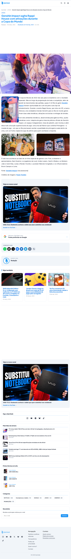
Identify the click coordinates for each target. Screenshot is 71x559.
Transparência (32, 539)
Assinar (64, 515)
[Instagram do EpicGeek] (27, 418)
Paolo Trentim (21, 175)
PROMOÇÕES (9, 501)
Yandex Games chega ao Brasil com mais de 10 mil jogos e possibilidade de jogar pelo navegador (35, 291)
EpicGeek (3, 10)
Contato (30, 549)
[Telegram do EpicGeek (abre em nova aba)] (10, 536)
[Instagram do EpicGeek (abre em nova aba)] (3, 536)
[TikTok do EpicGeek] (43, 418)
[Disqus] (35, 331)
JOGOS (9, 10)
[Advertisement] (35, 38)
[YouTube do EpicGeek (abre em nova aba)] (6, 536)
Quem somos (47, 534)
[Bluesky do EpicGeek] (39, 418)
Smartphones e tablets (23, 498)
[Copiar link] (34, 249)
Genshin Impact (11, 171)
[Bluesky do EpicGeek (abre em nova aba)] (18, 536)
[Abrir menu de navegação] (68, 3)
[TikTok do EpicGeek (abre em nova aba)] (3, 540)
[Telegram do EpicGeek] (35, 418)
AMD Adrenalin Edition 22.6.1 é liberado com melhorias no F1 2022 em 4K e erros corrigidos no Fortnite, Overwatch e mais (11, 293)
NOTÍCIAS (8, 498)
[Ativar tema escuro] (64, 3)
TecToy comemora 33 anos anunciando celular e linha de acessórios (59, 290)
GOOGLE (37, 498)
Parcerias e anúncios (49, 538)
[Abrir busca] (61, 3)
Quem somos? (32, 546)
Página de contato (48, 536)
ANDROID (58, 498)
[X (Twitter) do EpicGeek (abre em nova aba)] (14, 536)
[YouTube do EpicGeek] (31, 418)
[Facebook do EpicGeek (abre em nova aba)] (22, 536)
